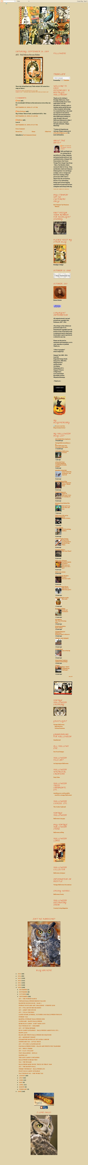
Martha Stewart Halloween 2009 (32, 1019)
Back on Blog (58, 627)
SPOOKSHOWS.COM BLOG (62, 439)
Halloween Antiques (59, 873)
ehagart (57, 665)
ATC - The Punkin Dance (28, 998)
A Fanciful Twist (60, 462)
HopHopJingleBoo (60, 626)
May (21, 1082)
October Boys (59, 649)
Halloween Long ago (59, 818)
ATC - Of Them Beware (27, 1028)
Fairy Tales (56, 777)
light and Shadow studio (62, 597)
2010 (19, 985)
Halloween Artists (60, 572)
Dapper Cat (23, 1055)
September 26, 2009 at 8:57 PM (27, 124)
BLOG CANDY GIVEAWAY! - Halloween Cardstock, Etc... (39, 1030)
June (21, 1080)
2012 (19, 980)
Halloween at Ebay (58, 832)
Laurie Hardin (59, 527)
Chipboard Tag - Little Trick (30, 1041)
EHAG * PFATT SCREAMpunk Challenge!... (65, 668)
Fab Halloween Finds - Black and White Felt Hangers (40, 1046)
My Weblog (58, 619)
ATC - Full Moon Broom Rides (30, 1007)
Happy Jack (23, 1032)
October (22, 994)
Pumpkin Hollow (60, 549)
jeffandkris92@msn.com (60, 133)
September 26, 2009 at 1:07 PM (27, 107)
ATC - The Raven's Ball (27, 1066)
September (23, 996)
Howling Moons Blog (61, 481)
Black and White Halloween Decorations (35, 1035)
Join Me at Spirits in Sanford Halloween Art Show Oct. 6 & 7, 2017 (66, 565)
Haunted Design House (61, 586)
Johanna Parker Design (61, 538)
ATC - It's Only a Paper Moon (30, 1044)
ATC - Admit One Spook (27, 1010)
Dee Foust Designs (58, 751)
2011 (19, 983)
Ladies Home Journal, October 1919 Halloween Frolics (40, 1014)
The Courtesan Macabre (62, 575)
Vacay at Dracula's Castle (66, 577)
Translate (66, 80)
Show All (70, 676)
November (23, 992)
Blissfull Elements (60, 492)
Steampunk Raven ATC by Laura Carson (34, 1039)
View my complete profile (61, 189)
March (22, 1087)
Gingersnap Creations (61, 660)
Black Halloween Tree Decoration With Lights (61, 446)
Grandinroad (56, 740)
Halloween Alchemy (61, 560)
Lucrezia (64, 452)
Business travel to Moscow (62, 634)
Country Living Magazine (60, 908)
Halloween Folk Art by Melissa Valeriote (61, 516)
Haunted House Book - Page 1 (30, 1003)
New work (64, 599)
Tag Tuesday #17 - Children (29, 1026)
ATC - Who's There (25, 1048)
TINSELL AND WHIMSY (62, 638)
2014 (19, 976)
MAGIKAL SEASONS (61, 470)
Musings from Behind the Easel (62, 503)
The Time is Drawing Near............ (60, 621)
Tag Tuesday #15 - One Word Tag (31, 1073)
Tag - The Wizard (25, 1062)
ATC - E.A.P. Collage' (26, 1050)
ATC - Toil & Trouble (26, 1012)
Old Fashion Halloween (62, 451)
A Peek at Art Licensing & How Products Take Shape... (66, 542)
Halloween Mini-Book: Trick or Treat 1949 (35, 1064)
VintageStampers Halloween (60, 632)
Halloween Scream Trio (28, 1059)
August (22, 1075)
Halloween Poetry (58, 894)
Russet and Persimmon (65, 610)
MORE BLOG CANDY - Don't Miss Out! (32, 1023)
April (21, 1084)
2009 (19, 987)
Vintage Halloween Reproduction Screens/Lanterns (59, 726)
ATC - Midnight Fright (27, 1037)
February (23, 1089)
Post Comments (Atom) (29, 135)
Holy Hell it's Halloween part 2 (66, 588)
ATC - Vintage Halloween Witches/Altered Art (34, 92)
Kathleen (20, 120)
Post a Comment (20, 128)
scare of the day (66, 650)
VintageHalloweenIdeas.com (62, 443)
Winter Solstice (66, 518)
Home (33, 131)
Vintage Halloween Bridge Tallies (32, 1001)
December (23, 989)
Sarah (19, 100)
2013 (19, 978)
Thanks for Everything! (61, 661)
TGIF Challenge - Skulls (28, 1053)
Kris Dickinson (21, 111)
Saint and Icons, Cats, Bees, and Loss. (66, 507)
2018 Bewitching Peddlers (66, 529)
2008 (19, 1091)
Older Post (48, 131)
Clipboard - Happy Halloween (30, 1021)
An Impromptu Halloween (60, 763)
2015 (19, 973)
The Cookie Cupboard (59, 807)
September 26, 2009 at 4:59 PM (27, 116)
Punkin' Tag (23, 1017)
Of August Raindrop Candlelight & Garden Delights (61, 465)
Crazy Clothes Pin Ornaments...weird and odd (66, 473)
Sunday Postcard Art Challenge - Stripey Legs (37, 1005)
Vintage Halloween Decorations (62, 884)
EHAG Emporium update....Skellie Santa (66, 484)
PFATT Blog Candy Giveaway (29, 1071)
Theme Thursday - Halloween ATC (32, 1069)
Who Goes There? (66, 551)
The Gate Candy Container (29, 1057)
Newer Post (19, 131)
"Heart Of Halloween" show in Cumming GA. (66, 495)
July (21, 1078)
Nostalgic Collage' (60, 608)
